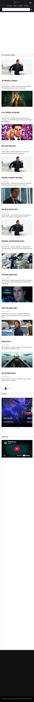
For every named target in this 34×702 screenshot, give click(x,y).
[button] (14, 428)
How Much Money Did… (9, 146)
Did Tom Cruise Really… (9, 373)
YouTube (26, 5)
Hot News (4, 394)
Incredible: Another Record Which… (13, 241)
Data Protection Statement (26, 699)
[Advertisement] (17, 31)
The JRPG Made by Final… (8, 422)
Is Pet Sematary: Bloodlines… (11, 112)
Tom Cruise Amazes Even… (10, 274)
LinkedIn (20, 5)
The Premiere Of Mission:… (10, 80)
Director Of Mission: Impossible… (12, 177)
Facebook (9, 5)
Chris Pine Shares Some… (10, 308)
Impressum (19, 699)
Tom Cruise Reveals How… (10, 209)
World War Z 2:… (7, 341)
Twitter (14, 5)
